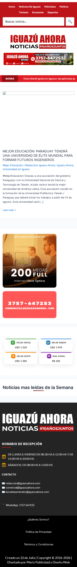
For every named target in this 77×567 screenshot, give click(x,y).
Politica (64, 6)
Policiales (50, 6)
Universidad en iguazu (16, 169)
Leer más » (9, 210)
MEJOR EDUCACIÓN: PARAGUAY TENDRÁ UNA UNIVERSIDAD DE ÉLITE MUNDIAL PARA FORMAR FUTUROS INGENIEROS (38, 155)
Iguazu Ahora (65, 165)
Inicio (12, 6)
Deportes (53, 12)
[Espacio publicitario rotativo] (38, 59)
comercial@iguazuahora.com (23, 487)
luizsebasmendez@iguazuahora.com (27, 492)
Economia (38, 12)
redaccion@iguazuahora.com (23, 483)
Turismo (23, 12)
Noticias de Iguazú (29, 6)
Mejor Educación (13, 165)
